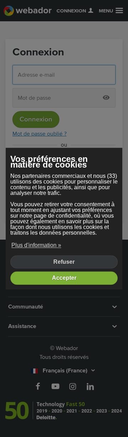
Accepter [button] (64, 278)
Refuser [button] (64, 262)
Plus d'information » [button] (36, 245)
